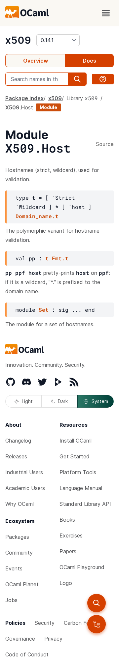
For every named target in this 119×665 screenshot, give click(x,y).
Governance (20, 638)
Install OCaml (76, 440)
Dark (63, 401)
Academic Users (25, 488)
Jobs (11, 600)
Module (48, 107)
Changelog (18, 440)
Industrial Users (24, 472)
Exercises (71, 535)
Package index (24, 98)
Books (67, 519)
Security (45, 623)
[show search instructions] (103, 79)
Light (27, 401)
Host (27, 107)
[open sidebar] (96, 624)
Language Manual (81, 488)
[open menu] (105, 13)
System (100, 401)
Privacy (53, 638)
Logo (66, 583)
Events (13, 568)
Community (19, 552)
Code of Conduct (27, 654)
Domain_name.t (37, 216)
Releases (16, 456)
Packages (17, 537)
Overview (35, 60)
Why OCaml (19, 504)
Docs (89, 60)
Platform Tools (78, 472)
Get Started (75, 456)
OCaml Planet (22, 584)
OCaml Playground (82, 567)
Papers (68, 551)
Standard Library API (85, 504)
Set (44, 309)
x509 (18, 40)
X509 (12, 107)
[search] (96, 603)
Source (105, 144)
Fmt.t (60, 258)
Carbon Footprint (85, 623)
